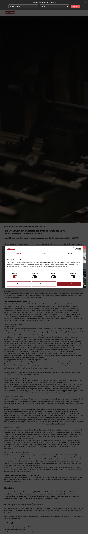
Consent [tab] (18, 253)
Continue (75, 6)
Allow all (69, 284)
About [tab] (70, 253)
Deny (18, 284)
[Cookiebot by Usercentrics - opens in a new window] (73, 248)
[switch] (34, 276)
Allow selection (44, 284)
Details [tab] (44, 253)
